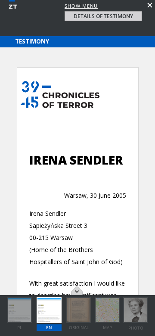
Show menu (81, 6)
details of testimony (103, 16)
